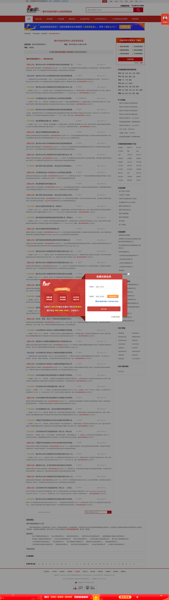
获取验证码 (112, 296)
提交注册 (104, 309)
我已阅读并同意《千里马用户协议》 (108, 301)
